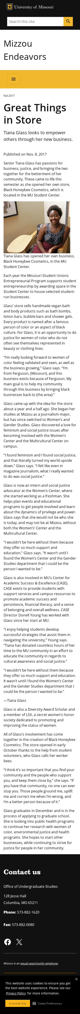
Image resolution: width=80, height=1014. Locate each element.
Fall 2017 (9, 96)
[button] (47, 1003)
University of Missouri (34, 7)
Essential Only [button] (17, 1003)
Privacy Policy (16, 993)
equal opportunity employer (39, 963)
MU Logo (10, 7)
